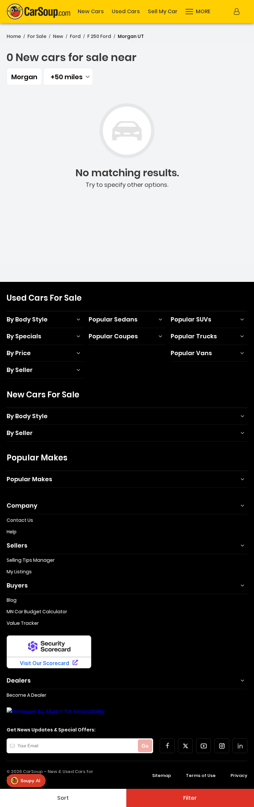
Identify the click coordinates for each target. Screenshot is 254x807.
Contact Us (20, 520)
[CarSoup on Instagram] (221, 745)
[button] (198, 11)
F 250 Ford (99, 36)
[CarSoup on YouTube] (203, 745)
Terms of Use (201, 775)
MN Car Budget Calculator (37, 611)
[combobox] (68, 76)
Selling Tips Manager (31, 560)
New (58, 36)
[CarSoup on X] (185, 745)
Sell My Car (163, 11)
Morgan (24, 77)
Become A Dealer (26, 695)
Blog (12, 600)
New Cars (91, 11)
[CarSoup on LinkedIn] (240, 745)
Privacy (239, 775)
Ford (75, 36)
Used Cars (126, 11)
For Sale (36, 36)
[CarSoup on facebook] (167, 745)
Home (14, 36)
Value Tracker (23, 623)
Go (145, 746)
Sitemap (161, 775)
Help (12, 531)
